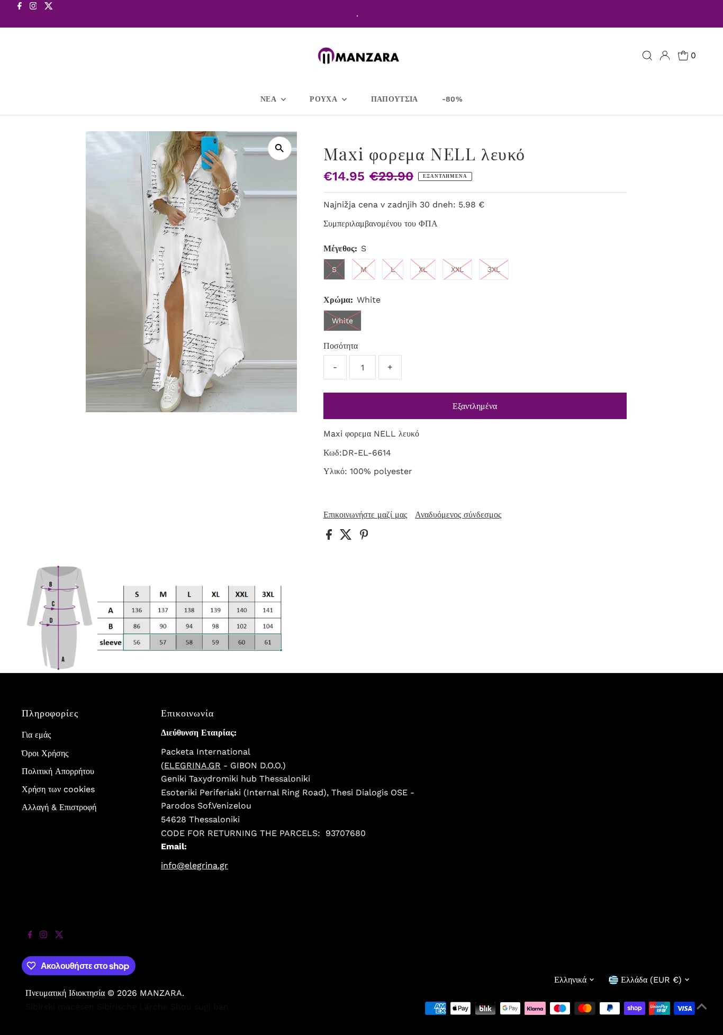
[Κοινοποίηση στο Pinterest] (364, 537)
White (342, 320)
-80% (452, 99)
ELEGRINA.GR (192, 765)
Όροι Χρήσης (45, 753)
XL (423, 269)
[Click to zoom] (280, 148)
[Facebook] (19, 15)
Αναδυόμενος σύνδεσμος (458, 515)
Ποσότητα (340, 346)
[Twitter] (49, 15)
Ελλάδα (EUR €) (651, 980)
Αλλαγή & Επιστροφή (59, 807)
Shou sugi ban (199, 1007)
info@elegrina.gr (194, 865)
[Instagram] (33, 15)
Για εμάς (36, 735)
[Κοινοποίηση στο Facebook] (330, 537)
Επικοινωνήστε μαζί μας (365, 515)
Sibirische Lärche (132, 1007)
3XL (493, 269)
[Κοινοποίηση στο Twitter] (347, 537)
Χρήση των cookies (58, 789)
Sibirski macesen (59, 1007)
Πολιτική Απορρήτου (58, 771)
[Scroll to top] (701, 1013)
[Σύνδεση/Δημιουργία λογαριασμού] (665, 55)
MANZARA (161, 993)
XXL (457, 269)
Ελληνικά (570, 980)
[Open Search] (647, 55)
